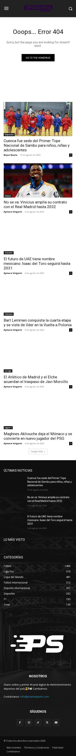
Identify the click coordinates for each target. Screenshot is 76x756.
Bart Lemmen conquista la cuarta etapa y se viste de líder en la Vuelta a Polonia (38, 322)
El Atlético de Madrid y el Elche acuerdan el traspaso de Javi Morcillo (36, 379)
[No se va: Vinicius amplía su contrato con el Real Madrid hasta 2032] (38, 180)
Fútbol (8, 196)
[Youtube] (56, 722)
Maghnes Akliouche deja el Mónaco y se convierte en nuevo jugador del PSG (38, 436)
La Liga (8, 371)
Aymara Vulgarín (13, 211)
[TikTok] (38, 722)
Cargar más (37, 451)
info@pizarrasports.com (34, 696)
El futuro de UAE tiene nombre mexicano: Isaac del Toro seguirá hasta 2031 (37, 263)
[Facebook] (19, 722)
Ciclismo (9, 252)
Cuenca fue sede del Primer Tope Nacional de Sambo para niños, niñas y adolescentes (37, 145)
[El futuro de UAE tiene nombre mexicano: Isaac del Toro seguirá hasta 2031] (38, 237)
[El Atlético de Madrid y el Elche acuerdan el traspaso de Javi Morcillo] (38, 355)
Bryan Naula (10, 155)
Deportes (9, 134)
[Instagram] (28, 722)
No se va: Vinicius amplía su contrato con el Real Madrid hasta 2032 (35, 204)
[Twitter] (47, 722)
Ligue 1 (8, 427)
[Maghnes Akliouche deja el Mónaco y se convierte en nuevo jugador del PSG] (38, 412)
